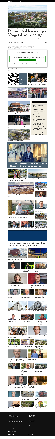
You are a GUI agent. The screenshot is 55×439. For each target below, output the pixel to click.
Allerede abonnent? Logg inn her (27, 54)
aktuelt (9, 68)
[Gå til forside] (10, 1)
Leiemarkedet (33, 2)
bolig (12, 68)
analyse (20, 68)
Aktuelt (44, 2)
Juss (38, 2)
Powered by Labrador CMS (27, 437)
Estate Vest (27, 2)
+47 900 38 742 (33, 430)
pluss (14, 68)
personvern (14, 431)
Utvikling (22, 2)
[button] (9, 93)
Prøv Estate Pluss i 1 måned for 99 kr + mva (27, 60)
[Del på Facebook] (44, 42)
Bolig (16, 2)
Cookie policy (10, 431)
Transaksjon (10, 2)
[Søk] (45, 1)
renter (17, 68)
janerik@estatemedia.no (32, 420)
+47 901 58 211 (33, 421)
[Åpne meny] (46, 1)
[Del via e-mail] (46, 42)
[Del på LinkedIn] (45, 42)
